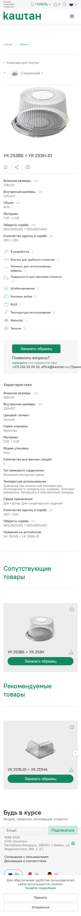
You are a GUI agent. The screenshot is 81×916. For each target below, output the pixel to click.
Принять (40, 897)
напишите (19, 363)
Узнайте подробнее (40, 888)
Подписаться (62, 830)
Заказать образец (36, 348)
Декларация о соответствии (25, 861)
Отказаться (40, 907)
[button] (75, 753)
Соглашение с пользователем (26, 857)
